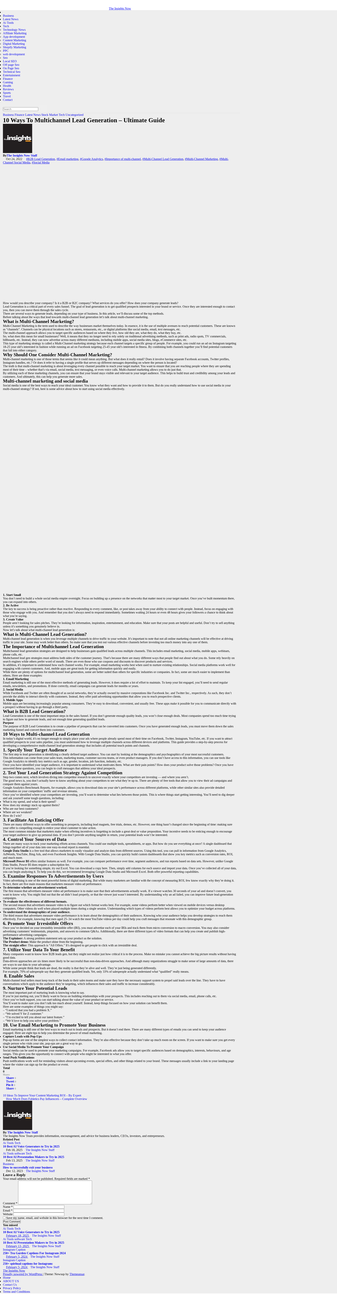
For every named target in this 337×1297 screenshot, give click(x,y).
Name (8, 1206)
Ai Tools (8, 22)
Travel (7, 96)
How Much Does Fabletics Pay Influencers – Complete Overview (46, 1099)
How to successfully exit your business (28, 1167)
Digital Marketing (14, 43)
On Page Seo (11, 68)
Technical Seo (11, 71)
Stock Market (50, 114)
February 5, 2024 (17, 1256)
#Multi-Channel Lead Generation (162, 159)
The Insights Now (120, 8)
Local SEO (10, 61)
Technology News (14, 29)
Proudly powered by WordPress (23, 1274)
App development (14, 36)
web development (14, 54)
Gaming (8, 82)
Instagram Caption (14, 1249)
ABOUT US (11, 1281)
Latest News (10, 19)
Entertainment (11, 75)
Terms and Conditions (16, 1291)
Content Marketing (14, 40)
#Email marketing (67, 159)
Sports (7, 92)
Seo (5, 57)
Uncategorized (74, 114)
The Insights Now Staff (22, 155)
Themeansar (76, 1274)
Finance (8, 78)
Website (8, 1214)
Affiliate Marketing (15, 33)
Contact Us (10, 1284)
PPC (6, 50)
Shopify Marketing (14, 47)
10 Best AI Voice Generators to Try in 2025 (31, 1146)
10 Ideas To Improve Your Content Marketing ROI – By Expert (42, 1095)
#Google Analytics (91, 159)
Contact (7, 99)
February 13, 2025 (18, 1246)
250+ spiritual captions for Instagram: (28, 1263)
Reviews (8, 89)
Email (7, 1210)
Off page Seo (11, 64)
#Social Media (41, 162)
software (20, 1153)
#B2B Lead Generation (40, 159)
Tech (6, 26)
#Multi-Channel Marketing (201, 159)
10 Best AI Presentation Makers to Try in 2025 (33, 1157)
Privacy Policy (12, 1288)
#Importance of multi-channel (123, 159)
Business (8, 15)
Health (7, 85)
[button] (4, 103)
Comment (10, 1203)
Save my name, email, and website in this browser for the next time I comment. (54, 1218)
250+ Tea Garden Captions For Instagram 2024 (34, 1253)
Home (7, 1277)
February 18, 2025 (18, 1235)
